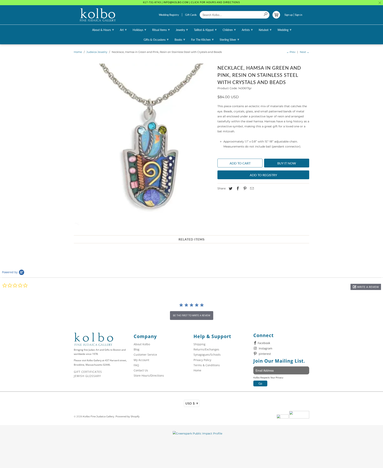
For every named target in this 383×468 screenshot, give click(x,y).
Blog (136, 349)
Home (78, 51)
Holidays (139, 29)
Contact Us (141, 370)
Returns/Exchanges (206, 349)
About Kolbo (142, 344)
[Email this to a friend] (251, 188)
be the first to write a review (191, 315)
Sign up (288, 14)
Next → (304, 51)
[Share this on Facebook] (237, 188)
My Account (141, 360)
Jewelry (182, 29)
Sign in (298, 14)
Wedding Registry (169, 14)
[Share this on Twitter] (230, 188)
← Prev (290, 51)
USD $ (191, 403)
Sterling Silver (229, 39)
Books (180, 39)
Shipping (199, 344)
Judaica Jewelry (96, 51)
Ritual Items (161, 29)
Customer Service (145, 354)
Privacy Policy (202, 360)
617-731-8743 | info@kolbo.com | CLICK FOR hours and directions (191, 2)
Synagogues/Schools (207, 354)
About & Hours (103, 29)
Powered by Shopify (127, 416)
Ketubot (265, 29)
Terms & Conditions (206, 365)
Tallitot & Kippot (205, 29)
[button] (365, 287)
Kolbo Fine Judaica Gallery (98, 416)
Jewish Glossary (87, 376)
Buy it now (286, 163)
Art (123, 29)
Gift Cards (191, 14)
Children (229, 29)
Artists (247, 29)
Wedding (284, 29)
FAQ (136, 365)
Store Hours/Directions (149, 375)
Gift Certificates (88, 372)
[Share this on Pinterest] (244, 188)
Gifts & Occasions (156, 39)
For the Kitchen (202, 39)
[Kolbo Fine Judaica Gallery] (98, 15)
